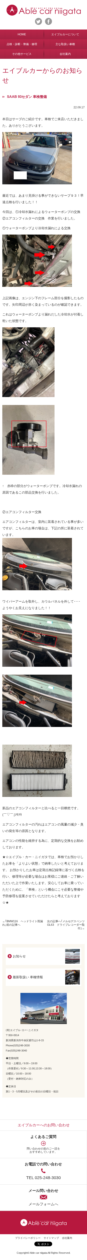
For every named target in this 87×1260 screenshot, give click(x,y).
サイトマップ (51, 1238)
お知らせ (19, 956)
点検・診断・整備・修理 (21, 44)
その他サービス (22, 54)
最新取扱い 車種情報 (28, 977)
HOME (22, 34)
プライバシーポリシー (28, 1238)
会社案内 (67, 1238)
